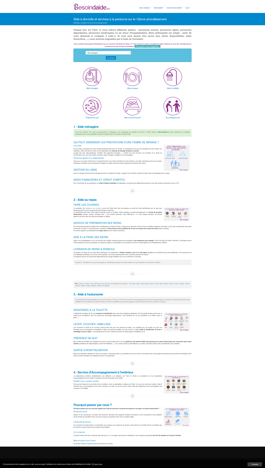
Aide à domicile (144, 8)
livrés (138, 252)
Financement (158, 8)
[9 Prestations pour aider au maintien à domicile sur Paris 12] (177, 321)
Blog (187, 8)
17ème (88, 286)
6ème (152, 283)
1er (130, 283)
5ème (147, 283)
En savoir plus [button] (97, 464)
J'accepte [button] (254, 464)
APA (177, 183)
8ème (161, 283)
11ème (176, 283)
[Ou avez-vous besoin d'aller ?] (177, 384)
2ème (134, 283)
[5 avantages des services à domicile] (177, 416)
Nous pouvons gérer (174, 8)
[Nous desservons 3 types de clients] (177, 158)
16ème (83, 286)
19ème (99, 286)
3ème (138, 283)
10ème (171, 283)
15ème (77, 286)
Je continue (111, 58)
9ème (166, 283)
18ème (93, 286)
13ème (181, 283)
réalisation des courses (93, 208)
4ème (143, 283)
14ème (187, 283)
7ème (156, 283)
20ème (107, 286)
